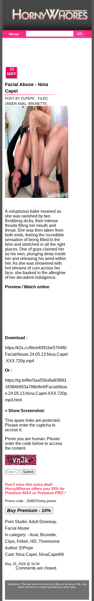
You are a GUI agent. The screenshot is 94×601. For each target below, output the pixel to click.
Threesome (49, 541)
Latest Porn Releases (28, 57)
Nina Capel (26, 554)
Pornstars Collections (28, 49)
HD (33, 541)
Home (14, 34)
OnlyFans (68, 57)
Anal (21, 104)
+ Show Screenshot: (25, 410)
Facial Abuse (17, 528)
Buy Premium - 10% (29, 510)
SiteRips (68, 49)
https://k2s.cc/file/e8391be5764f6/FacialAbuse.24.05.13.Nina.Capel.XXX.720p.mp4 (36, 354)
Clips (10, 541)
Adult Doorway (42, 521)
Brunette (37, 104)
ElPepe (26, 548)
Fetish (22, 541)
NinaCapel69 (51, 554)
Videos (38, 41)
